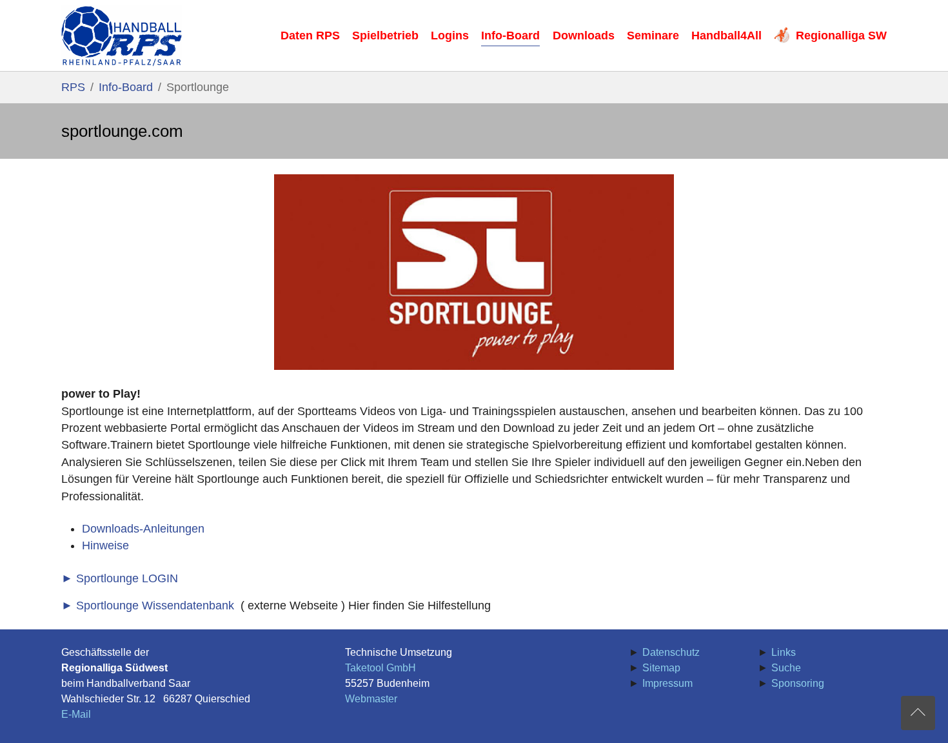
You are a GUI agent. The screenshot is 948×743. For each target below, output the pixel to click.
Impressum (667, 683)
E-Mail (76, 714)
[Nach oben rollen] (918, 713)
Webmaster (371, 698)
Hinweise (105, 545)
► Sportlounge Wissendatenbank (147, 605)
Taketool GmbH (380, 667)
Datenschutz (671, 652)
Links (783, 652)
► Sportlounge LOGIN (119, 578)
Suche (786, 667)
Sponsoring (797, 683)
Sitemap (661, 667)
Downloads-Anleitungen (143, 528)
